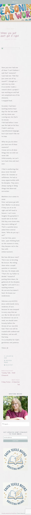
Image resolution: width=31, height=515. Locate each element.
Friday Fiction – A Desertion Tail (11, 382)
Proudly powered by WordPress (9, 513)
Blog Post (10, 29)
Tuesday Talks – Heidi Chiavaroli (8, 373)
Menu (16, 2)
